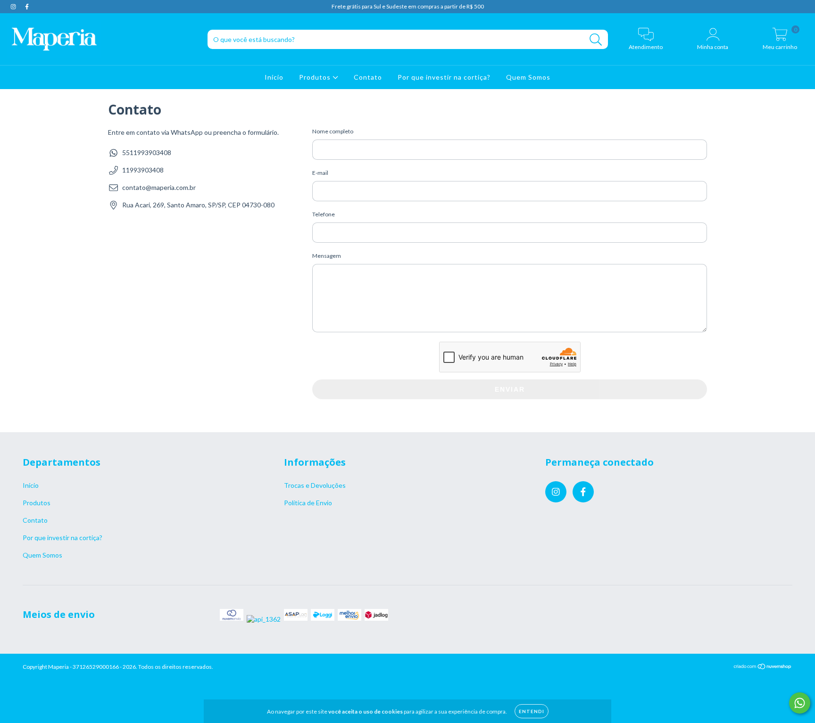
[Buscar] (596, 40)
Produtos (316, 77)
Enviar (510, 389)
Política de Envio (308, 503)
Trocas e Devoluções (315, 485)
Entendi (531, 711)
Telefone (323, 214)
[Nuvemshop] (762, 667)
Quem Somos (528, 77)
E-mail (320, 172)
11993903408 (143, 170)
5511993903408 (146, 152)
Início (274, 77)
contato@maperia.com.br (159, 187)
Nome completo (332, 131)
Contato (368, 77)
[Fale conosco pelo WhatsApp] (799, 703)
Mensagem (326, 255)
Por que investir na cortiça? (444, 77)
